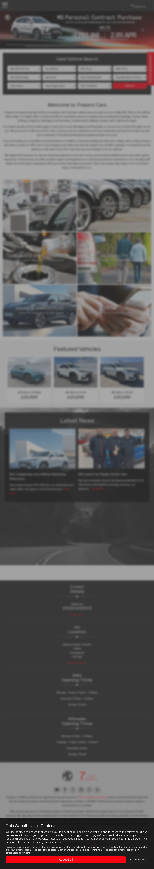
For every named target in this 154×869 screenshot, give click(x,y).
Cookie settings (138, 860)
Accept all (66, 859)
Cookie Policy (52, 842)
